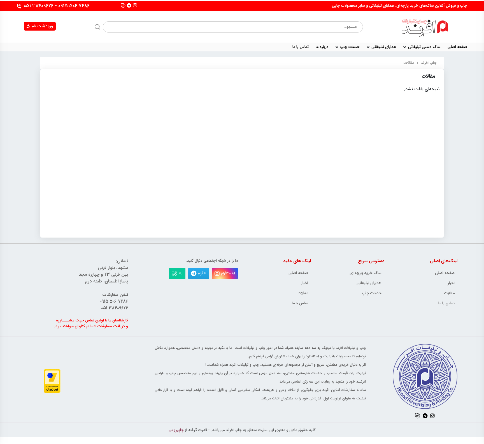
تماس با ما (446, 303)
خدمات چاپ (350, 47)
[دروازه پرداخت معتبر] (52, 380)
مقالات (449, 293)
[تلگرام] (129, 5)
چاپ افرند (429, 63)
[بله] (123, 5)
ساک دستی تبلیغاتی (424, 47)
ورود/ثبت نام (42, 26)
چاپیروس (176, 430)
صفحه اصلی (457, 47)
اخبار (451, 283)
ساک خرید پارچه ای (365, 273)
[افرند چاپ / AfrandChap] (424, 26)
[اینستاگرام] (135, 5)
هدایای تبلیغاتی (383, 47)
